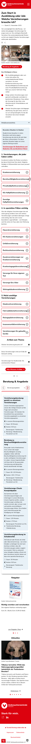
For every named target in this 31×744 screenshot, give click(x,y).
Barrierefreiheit (15, 737)
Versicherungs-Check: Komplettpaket (13, 489)
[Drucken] (2, 42)
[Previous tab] (3, 388)
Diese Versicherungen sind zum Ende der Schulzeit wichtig (14, 353)
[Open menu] (3, 741)
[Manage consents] (27, 740)
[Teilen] (5, 42)
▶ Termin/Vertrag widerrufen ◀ (15, 728)
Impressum (10, 732)
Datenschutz (20, 732)
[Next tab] (28, 388)
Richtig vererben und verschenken (15, 605)
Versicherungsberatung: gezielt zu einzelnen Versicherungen (14, 400)
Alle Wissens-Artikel (14, 369)
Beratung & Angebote (11, 67)
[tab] (10, 694)
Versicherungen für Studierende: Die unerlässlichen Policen (12, 362)
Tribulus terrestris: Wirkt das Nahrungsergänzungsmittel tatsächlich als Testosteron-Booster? (13, 668)
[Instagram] (3, 717)
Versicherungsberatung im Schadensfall (15, 535)
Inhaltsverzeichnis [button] (8, 123)
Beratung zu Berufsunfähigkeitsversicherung (15, 442)
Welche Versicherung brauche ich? (12, 345)
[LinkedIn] (7, 717)
